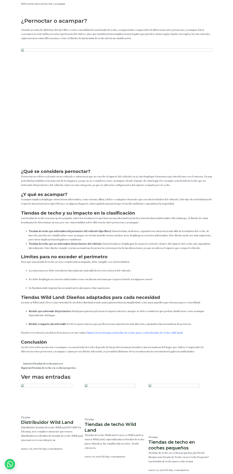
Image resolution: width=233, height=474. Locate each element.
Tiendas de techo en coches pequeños (171, 445)
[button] (10, 464)
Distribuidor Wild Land (47, 422)
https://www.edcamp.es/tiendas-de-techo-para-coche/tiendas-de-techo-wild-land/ (135, 332)
